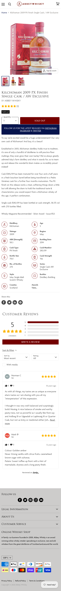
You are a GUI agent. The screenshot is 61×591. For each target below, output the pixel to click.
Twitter (37, 130)
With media (12, 364)
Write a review (30, 342)
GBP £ (5, 557)
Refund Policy (20, 581)
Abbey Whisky (13, 100)
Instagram (50, 128)
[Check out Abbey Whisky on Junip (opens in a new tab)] (35, 472)
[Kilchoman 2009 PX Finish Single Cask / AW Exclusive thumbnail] (5, 81)
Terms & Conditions (37, 581)
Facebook (25, 130)
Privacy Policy (6, 581)
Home (4, 12)
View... (34, 287)
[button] (10, 106)
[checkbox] (15, 364)
